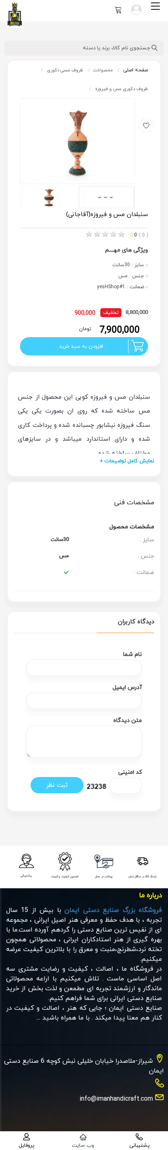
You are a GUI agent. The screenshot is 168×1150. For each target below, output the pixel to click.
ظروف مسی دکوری (65, 70)
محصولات (103, 70)
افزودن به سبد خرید (81, 346)
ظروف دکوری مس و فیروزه (121, 89)
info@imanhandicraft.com (116, 1099)
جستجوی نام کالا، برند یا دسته (117, 48)
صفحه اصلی (135, 70)
